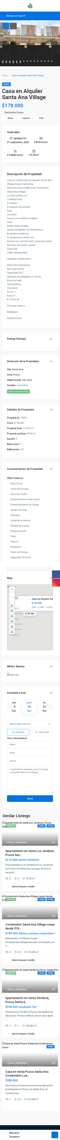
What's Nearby (15, 666)
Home (5, 75)
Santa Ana (10, 112)
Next (49, 706)
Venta (6, 84)
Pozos (20, 112)
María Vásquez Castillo (23, 886)
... (15, 872)
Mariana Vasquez (14, 1135)
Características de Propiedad (25, 469)
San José (27, 380)
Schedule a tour (16, 692)
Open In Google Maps (18, 391)
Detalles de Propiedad (20, 409)
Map (9, 578)
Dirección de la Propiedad (22, 361)
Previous (10, 706)
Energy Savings (16, 338)
